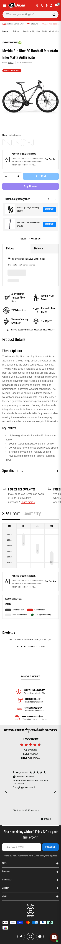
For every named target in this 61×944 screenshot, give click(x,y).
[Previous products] (48, 199)
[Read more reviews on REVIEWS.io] (30, 759)
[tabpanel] (30, 571)
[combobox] (30, 14)
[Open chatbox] (54, 937)
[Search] (54, 14)
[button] (30, 646)
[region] (30, 791)
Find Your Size (50, 159)
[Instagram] (30, 936)
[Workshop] (37, 5)
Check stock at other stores (21, 265)
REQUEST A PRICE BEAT (30, 238)
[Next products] (55, 199)
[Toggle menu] (4, 5)
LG (7, 142)
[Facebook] (21, 936)
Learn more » (28, 502)
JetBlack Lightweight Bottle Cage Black (29, 208)
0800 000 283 (49, 329)
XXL (28, 142)
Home (5, 31)
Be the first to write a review (30, 646)
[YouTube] (40, 936)
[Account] (51, 5)
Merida (10, 63)
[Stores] (47, 5)
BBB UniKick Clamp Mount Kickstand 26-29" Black (29, 223)
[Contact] (42, 5)
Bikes (16, 31)
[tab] (11, 515)
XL (17, 142)
